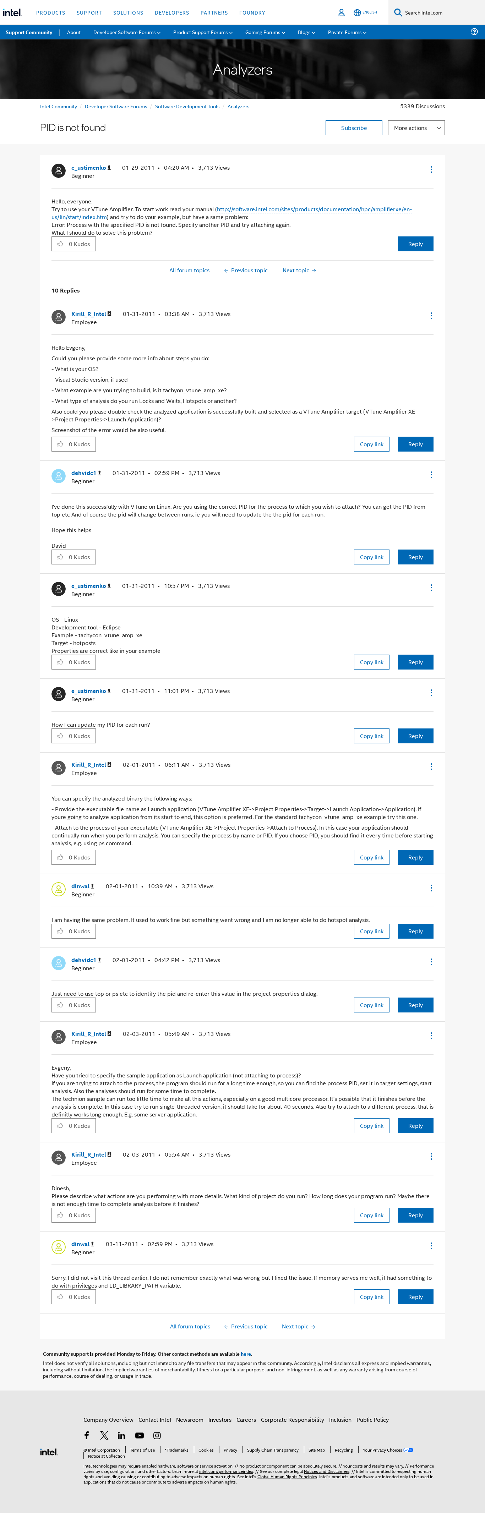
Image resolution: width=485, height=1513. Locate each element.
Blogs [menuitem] (304, 31)
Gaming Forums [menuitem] (262, 31)
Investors (219, 1419)
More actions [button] (410, 128)
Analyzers (239, 106)
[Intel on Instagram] (157, 1436)
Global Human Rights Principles (287, 1476)
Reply (415, 244)
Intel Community (58, 106)
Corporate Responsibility (292, 1419)
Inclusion (340, 1419)
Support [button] (89, 12)
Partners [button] (214, 12)
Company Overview (108, 1419)
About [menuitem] (74, 31)
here (246, 1354)
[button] (430, 169)
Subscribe (354, 128)
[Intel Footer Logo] (49, 1451)
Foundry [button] (252, 12)
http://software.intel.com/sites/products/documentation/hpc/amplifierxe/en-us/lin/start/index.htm (231, 213)
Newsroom (189, 1419)
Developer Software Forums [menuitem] (124, 31)
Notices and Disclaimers (326, 1471)
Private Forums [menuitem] (345, 31)
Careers (246, 1419)
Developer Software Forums (116, 106)
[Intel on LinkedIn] (122, 1436)
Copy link (371, 444)
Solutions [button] (128, 12)
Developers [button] (172, 12)
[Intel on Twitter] (104, 1436)
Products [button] (50, 12)
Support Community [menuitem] (29, 32)
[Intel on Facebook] (87, 1436)
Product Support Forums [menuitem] (200, 31)
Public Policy (372, 1419)
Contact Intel (154, 1419)
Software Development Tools (187, 106)
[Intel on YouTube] (139, 1436)
